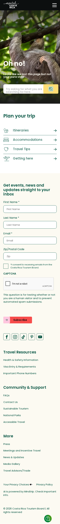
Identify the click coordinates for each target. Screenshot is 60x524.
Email (6, 233)
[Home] (11, 5)
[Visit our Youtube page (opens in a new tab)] (40, 337)
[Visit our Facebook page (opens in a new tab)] (7, 337)
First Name (10, 202)
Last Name (10, 218)
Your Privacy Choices (16, 484)
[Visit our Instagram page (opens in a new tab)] (15, 337)
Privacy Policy (44, 484)
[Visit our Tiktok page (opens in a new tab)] (23, 337)
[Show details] (48, 518)
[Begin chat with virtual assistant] (50, 89)
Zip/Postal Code (13, 249)
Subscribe (20, 320)
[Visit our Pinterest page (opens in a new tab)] (31, 337)
